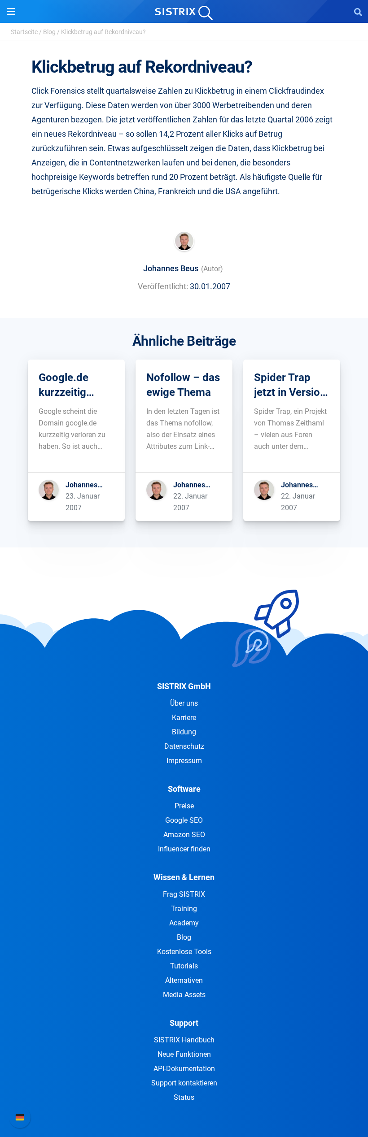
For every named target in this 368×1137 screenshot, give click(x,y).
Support (184, 1023)
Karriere (184, 717)
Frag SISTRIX (184, 894)
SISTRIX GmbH (184, 686)
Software (184, 789)
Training (184, 908)
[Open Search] (358, 11)
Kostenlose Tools (184, 951)
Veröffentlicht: (163, 286)
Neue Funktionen (184, 1054)
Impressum (184, 760)
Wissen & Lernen (184, 877)
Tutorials (184, 966)
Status (184, 1097)
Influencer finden (184, 849)
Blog (49, 31)
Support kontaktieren (184, 1083)
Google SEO (184, 820)
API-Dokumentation (184, 1068)
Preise (184, 806)
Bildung (184, 732)
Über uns (184, 703)
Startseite (24, 31)
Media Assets (184, 994)
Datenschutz (184, 746)
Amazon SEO (184, 834)
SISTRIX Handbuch (184, 1040)
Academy (184, 923)
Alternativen (184, 980)
